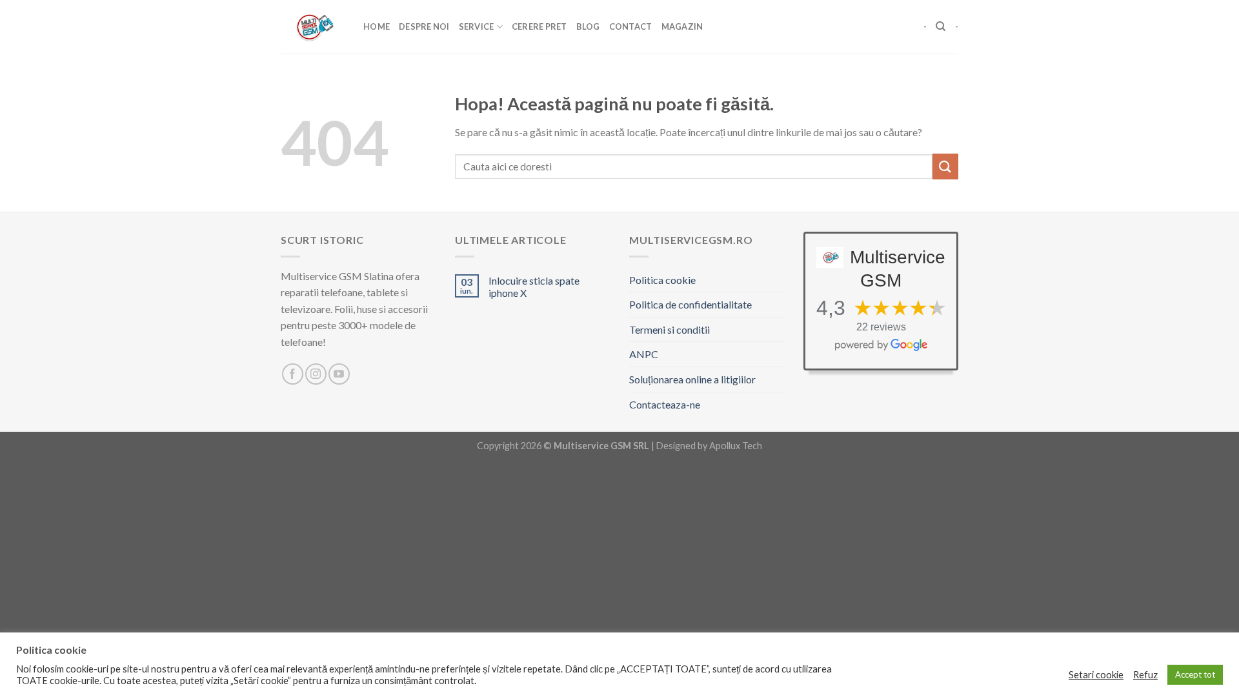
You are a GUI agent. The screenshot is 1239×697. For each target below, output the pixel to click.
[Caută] (940, 26)
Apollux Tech (735, 445)
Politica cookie (662, 280)
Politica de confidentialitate (690, 304)
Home (376, 26)
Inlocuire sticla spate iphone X (534, 286)
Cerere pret (539, 26)
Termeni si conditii (669, 329)
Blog (588, 26)
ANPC (643, 354)
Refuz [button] (1145, 674)
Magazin (682, 26)
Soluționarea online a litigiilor (692, 379)
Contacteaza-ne (664, 404)
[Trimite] (945, 166)
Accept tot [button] (1195, 674)
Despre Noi (424, 26)
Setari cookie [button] (1096, 674)
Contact (630, 26)
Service (476, 26)
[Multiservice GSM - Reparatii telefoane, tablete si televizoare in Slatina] (312, 26)
